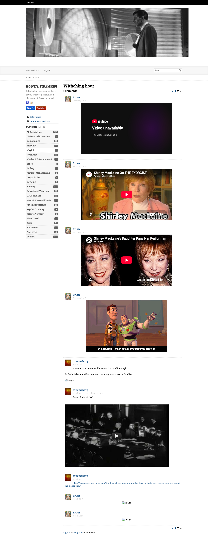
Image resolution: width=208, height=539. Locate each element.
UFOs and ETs (34, 196)
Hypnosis (32, 155)
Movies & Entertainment (39, 159)
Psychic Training (35, 209)
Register (41, 108)
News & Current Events (39, 200)
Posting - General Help (39, 173)
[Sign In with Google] (27, 103)
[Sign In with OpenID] (31, 103)
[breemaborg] (68, 363)
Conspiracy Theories (38, 191)
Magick (30, 150)
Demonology (33, 141)
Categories (35, 117)
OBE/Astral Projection (38, 136)
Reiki (29, 223)
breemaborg (80, 361)
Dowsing (31, 182)
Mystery (31, 186)
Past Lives (32, 232)
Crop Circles (33, 177)
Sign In (47, 70)
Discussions (32, 70)
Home (30, 2)
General (31, 236)
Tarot (29, 164)
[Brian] (68, 99)
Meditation (32, 227)
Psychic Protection (36, 205)
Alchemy (31, 145)
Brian (76, 97)
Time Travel (33, 218)
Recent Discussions (39, 121)
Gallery (31, 168)
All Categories (34, 132)
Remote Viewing (35, 214)
